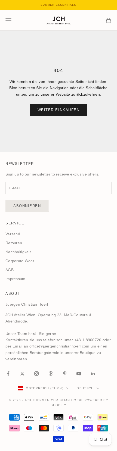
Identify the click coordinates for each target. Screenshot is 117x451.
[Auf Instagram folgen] (36, 373)
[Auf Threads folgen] (50, 373)
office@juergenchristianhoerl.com (59, 346)
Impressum (15, 279)
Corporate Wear (19, 261)
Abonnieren (27, 206)
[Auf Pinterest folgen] (64, 373)
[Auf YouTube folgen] (79, 373)
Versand (12, 234)
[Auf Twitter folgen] (22, 373)
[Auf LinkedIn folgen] (93, 373)
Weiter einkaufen (59, 110)
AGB (9, 270)
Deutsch (85, 388)
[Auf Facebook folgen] (8, 373)
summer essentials (58, 4)
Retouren (13, 243)
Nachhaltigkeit (18, 252)
